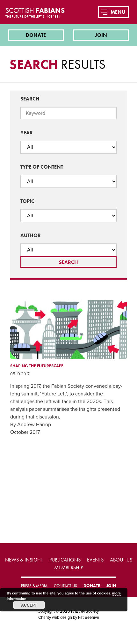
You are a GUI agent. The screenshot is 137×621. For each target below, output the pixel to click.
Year (26, 133)
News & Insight (24, 560)
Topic (27, 201)
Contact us (65, 585)
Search (30, 99)
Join (101, 35)
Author (30, 235)
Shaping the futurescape (36, 366)
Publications (65, 560)
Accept (29, 605)
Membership (68, 567)
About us (121, 560)
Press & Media (34, 585)
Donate (36, 35)
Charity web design (55, 617)
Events (95, 560)
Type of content (41, 167)
